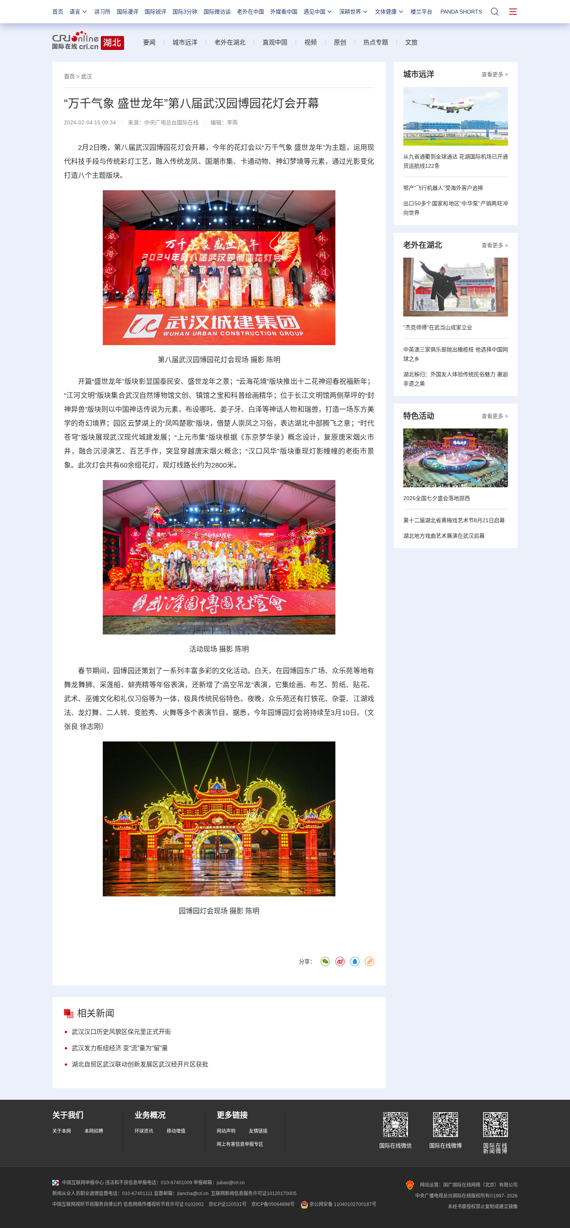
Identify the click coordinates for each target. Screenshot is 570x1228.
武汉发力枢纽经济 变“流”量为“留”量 (120, 1048)
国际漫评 (127, 12)
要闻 (149, 42)
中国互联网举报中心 (83, 1182)
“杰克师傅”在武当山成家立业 (437, 327)
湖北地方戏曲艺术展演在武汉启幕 (444, 536)
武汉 (86, 76)
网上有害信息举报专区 (240, 1144)
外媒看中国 (283, 12)
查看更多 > (495, 74)
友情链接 (258, 1131)
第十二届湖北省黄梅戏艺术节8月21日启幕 (454, 520)
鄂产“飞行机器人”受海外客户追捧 (443, 188)
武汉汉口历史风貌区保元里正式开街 (121, 1031)
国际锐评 (155, 12)
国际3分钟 (185, 12)
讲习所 (102, 12)
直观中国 (275, 42)
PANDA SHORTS (461, 12)
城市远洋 (185, 42)
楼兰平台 (421, 12)
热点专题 (375, 42)
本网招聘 (94, 1131)
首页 (57, 12)
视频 (310, 42)
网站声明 (226, 1131)
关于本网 (61, 1131)
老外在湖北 (229, 42)
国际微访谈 (217, 12)
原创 (340, 42)
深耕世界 (350, 12)
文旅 (411, 42)
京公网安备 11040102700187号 (342, 1204)
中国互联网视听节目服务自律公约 (87, 1204)
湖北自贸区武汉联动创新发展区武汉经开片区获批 (140, 1064)
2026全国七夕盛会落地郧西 (436, 498)
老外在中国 (250, 12)
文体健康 (386, 12)
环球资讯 (144, 1131)
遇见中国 (314, 12)
